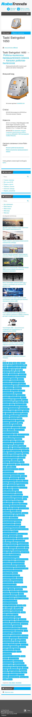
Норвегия (25, 513)
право (9, 552)
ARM (14, 363)
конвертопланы (15, 476)
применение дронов (9, 559)
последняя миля (7, 550)
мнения (25, 497)
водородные (23, 407)
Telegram (18, 683)
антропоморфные (24, 386)
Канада (22, 462)
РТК (13, 608)
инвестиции (25, 451)
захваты (15, 446)
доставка (5, 437)
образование (14, 518)
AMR (10, 363)
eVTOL (5, 367)
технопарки (6, 647)
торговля (10, 649)
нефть (19, 511)
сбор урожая (6, 612)
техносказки (14, 647)
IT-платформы (12, 367)
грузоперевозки (7, 425)
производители (20, 561)
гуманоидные (7, 428)
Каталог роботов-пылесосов (14, 62)
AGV (4, 363)
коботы (14, 467)
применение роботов (22, 559)
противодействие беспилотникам (12, 571)
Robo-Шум (7, 211)
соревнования (16, 624)
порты (26, 548)
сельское (15, 615)
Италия (20, 460)
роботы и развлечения (21, 598)
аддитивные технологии (17, 381)
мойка (24, 499)
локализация (23, 488)
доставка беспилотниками (16, 437)
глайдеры (6, 418)
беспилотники (21, 395)
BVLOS (23, 363)
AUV (18, 363)
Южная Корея (24, 677)
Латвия (5, 485)
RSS (10, 683)
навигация (16, 504)
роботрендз (6, 594)
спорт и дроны (7, 633)
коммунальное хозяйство (10, 474)
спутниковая (6, 635)
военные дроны (13, 409)
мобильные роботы (8, 499)
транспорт (17, 649)
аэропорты (14, 391)
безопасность (18, 393)
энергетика (21, 675)
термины (5, 645)
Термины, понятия (9, 186)
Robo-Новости (8, 206)
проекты (12, 561)
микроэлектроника (17, 497)
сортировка (24, 624)
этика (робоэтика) (14, 677)
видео (12, 404)
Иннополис (11, 453)
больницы (18, 400)
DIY (9, 365)
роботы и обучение (8, 598)
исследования (7, 460)
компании (21, 474)
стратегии (6, 638)
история (14, 460)
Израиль (23, 448)
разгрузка (19, 578)
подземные (6, 543)
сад (22, 608)
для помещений (19, 430)
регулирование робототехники (11, 587)
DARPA (5, 365)
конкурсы (23, 476)
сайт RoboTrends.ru (17, 610)
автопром (14, 379)
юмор (4, 679)
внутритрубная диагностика (11, 407)
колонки (21, 469)
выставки (25, 411)
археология (9, 388)
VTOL (16, 372)
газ (4, 414)
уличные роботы (13, 658)
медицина (19, 492)
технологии (24, 645)
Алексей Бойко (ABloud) (11, 47)
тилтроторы (22, 647)
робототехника (23, 591)
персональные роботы (9, 538)
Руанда (17, 608)
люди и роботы (7, 490)
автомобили (22, 374)
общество (17, 524)
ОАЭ (15, 515)
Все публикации (8, 204)
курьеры (11, 483)
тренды (19, 652)
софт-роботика (17, 626)
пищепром (20, 538)
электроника (12, 675)
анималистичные (8, 386)
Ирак (20, 455)
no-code (23, 367)
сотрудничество (7, 626)
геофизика (17, 414)
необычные (6, 511)
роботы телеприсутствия (10, 603)
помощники (12, 548)
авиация (5, 374)
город (20, 418)
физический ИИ (18, 661)
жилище (5, 446)
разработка (6, 580)
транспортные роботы (9, 652)
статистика (25, 635)
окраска (22, 527)
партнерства (12, 536)
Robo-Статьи (7, 208)
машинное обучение (9, 492)
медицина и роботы (8, 494)
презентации (16, 552)
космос (20, 481)
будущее (24, 400)
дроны (13, 441)
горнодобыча (13, 418)
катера (5, 464)
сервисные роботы (8, 619)
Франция (5, 665)
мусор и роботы (7, 504)
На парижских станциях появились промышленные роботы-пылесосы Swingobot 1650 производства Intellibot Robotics (17, 133)
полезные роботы (23, 545)
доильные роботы (8, 434)
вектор (26, 402)
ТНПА (4, 649)
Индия (5, 453)
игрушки (5, 448)
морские (15, 501)
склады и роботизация (22, 621)
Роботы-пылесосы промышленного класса (16, 56)
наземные (6, 506)
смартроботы (7, 624)
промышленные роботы (21, 568)
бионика (23, 397)
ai (7, 363)
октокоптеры (6, 529)
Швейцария (23, 670)
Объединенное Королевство (11, 527)
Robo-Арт (6, 213)
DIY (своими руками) (17, 365)
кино (4, 467)
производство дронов (18, 564)
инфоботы (14, 455)
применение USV (15, 555)
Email (13, 683)
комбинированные (8, 471)
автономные (6, 379)
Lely (19, 367)
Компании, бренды (9, 188)
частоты (25, 668)
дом (16, 434)
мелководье (19, 494)
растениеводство (8, 582)
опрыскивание (7, 531)
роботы (21, 594)
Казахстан (6, 462)
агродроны (6, 381)
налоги (5, 508)
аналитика (15, 384)
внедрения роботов (20, 404)
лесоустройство (12, 485)
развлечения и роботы (9, 578)
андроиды (22, 384)
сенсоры (17, 617)
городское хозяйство (9, 421)
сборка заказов (16, 612)
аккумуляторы (7, 384)
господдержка (20, 421)
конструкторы (14, 478)
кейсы (18, 464)
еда (23, 441)
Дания (5, 430)
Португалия (20, 548)
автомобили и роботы (9, 377)
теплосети (23, 642)
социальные (23, 628)
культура (25, 481)
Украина (5, 658)
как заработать (14, 462)
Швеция (5, 672)
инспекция (19, 453)
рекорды (24, 587)
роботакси (6, 591)
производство (7, 564)
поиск (4, 545)
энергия (5, 677)
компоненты (6, 476)
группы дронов (17, 425)
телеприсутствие (8, 642)
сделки (9, 615)
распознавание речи (16, 580)
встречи (13, 411)
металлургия (6, 497)
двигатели (11, 430)
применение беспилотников (11, 557)
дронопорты (6, 441)
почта (4, 552)
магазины (15, 490)
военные (5, 409)
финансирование (8, 663)
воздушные (6, 411)
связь (4, 615)
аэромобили (6, 391)
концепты (21, 478)
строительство (14, 638)
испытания (22, 458)
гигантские (6, 416)
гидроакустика (14, 416)
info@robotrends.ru (8, 712)
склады (12, 621)
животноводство (18, 444)
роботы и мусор (21, 596)
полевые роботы (12, 545)
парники (5, 536)
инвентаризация (16, 451)
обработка (6, 518)
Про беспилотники (25, 10)
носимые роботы (8, 515)
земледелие (22, 446)
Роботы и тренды (24, 8)
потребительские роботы (21, 550)
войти (4, 162)
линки (9, 488)
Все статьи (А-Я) (8, 182)
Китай (8, 467)
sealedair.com (21, 103)
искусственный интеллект (10, 458)
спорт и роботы (17, 633)
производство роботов (9, 566)
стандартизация (15, 635)
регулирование (18, 582)
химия (11, 665)
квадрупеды (11, 464)
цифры (20, 668)
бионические (6, 400)
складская (6, 621)
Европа (18, 441)
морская (9, 501)
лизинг (5, 488)
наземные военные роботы (17, 506)
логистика (15, 488)
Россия (8, 608)
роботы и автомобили (9, 596)
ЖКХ (10, 446)
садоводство (6, 610)
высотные (19, 411)
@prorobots (13, 8)
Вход (29, 710)
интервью (25, 453)
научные (15, 508)
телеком (23, 640)
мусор (21, 501)
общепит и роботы (8, 524)
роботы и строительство (10, 601)
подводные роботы (19, 541)
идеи (10, 448)
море (4, 501)
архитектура (17, 388)
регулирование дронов (9, 585)
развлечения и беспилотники (11, 575)
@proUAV (12, 10)
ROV (13, 370)
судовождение (23, 638)
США (13, 640)
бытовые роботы (7, 402)
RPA (17, 370)
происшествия (21, 566)
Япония (10, 679)
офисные (15, 531)
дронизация (18, 439)
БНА (13, 400)
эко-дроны (24, 672)
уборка (23, 656)
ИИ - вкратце (6, 451)
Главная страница (9, 180)
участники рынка (7, 661)
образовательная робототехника (12, 520)
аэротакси (21, 391)
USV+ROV (6, 372)
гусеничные (15, 428)
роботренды (14, 594)
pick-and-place (7, 370)
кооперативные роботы (9, 481)
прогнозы (5, 561)
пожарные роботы (23, 543)
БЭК (15, 402)
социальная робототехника (10, 628)
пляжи (26, 538)
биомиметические (15, 397)
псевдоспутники (7, 573)
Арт (4, 388)
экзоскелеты (16, 672)
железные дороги (8, 444)
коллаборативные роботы (10, 469)
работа (15, 573)
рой (4, 608)
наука (10, 508)
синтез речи (22, 619)
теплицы (16, 642)
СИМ (16, 619)
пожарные (14, 543)
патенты (19, 536)
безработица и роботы (9, 395)
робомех (11, 589)
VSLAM (12, 372)
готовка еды (13, 423)
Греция (20, 423)
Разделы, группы (8, 184)
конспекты (6, 478)
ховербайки (6, 668)
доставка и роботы (8, 439)
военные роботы (24, 409)
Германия (24, 414)
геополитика (9, 414)
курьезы (5, 483)
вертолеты (6, 404)
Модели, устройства (18, 33)
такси (17, 640)
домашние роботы (23, 434)
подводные (9, 541)
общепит (18, 522)
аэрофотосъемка (8, 393)
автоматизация (13, 374)
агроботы (20, 379)
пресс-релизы (25, 552)
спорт (25, 631)
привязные (6, 555)
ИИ (27, 448)
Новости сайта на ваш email (9, 713)
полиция (5, 548)
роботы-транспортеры (9, 605)
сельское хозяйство (8, 617)
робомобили (18, 589)
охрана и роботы (22, 534)
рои (24, 605)
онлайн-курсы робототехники (20, 529)
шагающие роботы (13, 670)
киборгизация (25, 464)
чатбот (5, 670)
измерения (16, 448)
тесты (18, 645)
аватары (22, 372)
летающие (21, 485)
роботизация (13, 591)
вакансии (20, 402)
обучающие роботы (8, 522)
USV (21, 370)
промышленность (8, 568)
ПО (4, 541)
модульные (18, 499)
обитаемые (21, 515)
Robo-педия (6, 33)
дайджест (22, 428)
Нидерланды (6, 513)
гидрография (23, 416)
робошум (19, 605)
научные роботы (23, 508)
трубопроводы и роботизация (11, 656)
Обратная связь (9, 692)
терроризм (12, 645)
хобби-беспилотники (20, 665)
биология (5, 397)
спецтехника (19, 631)
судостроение (7, 640)
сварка (23, 612)
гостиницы (6, 423)
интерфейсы (6, 455)
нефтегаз (13, 511)
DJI (25, 365)
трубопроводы (7, 654)
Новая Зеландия (16, 513)
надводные (24, 504)
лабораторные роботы (21, 483)
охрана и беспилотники (9, 534)
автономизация (21, 377)
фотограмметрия (19, 663)
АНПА (15, 386)
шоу (10, 672)
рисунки (5, 589)
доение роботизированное (10, 432)
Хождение (14, 668)
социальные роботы (8, 631)
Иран (24, 455)
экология (5, 675)
